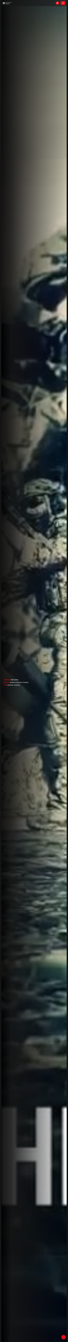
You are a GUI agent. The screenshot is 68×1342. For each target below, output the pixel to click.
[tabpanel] (32, 671)
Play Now (11, 691)
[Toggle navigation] (63, 3)
